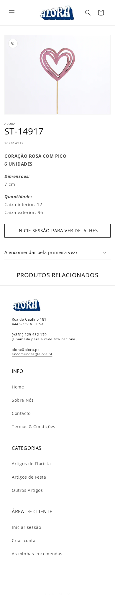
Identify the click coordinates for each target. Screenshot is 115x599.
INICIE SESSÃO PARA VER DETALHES (57, 230)
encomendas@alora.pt (32, 353)
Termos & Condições (33, 426)
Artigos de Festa (29, 477)
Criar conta (24, 540)
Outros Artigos (27, 490)
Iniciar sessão (26, 527)
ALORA (64, 594)
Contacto (21, 413)
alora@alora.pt (25, 349)
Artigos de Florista (31, 463)
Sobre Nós (23, 400)
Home (18, 387)
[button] (11, 12)
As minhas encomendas (37, 553)
